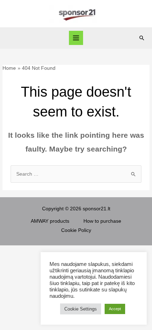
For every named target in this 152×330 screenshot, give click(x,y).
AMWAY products (50, 221)
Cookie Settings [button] (80, 309)
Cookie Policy (76, 230)
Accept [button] (115, 309)
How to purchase (102, 221)
